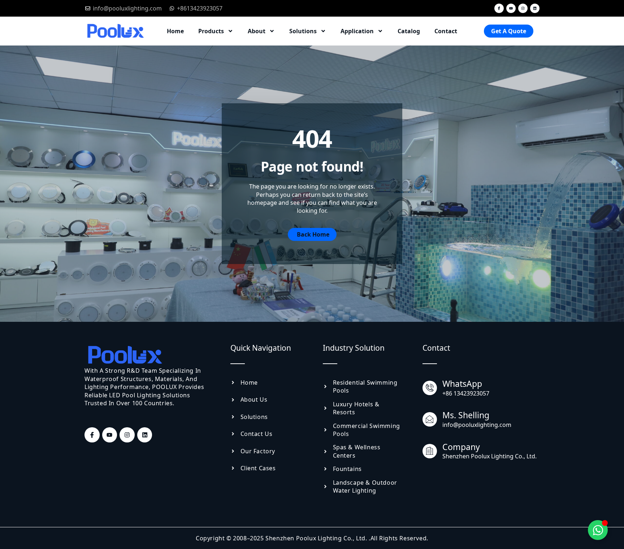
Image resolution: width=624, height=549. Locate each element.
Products (211, 31)
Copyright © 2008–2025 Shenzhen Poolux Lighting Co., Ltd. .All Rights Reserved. (312, 538)
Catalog (409, 31)
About (256, 31)
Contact (445, 31)
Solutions (303, 31)
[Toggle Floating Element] (598, 530)
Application (357, 31)
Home (175, 31)
